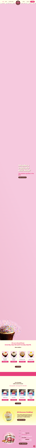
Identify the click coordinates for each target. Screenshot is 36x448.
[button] (32, 2)
